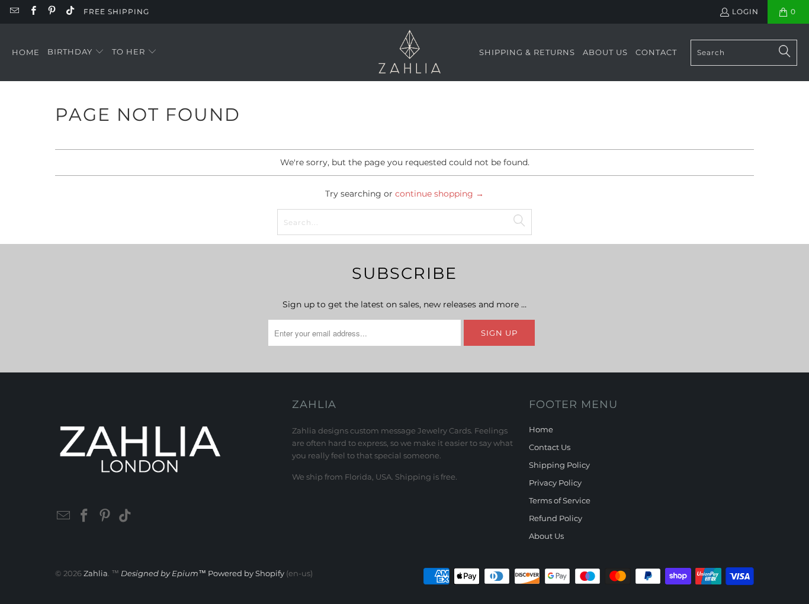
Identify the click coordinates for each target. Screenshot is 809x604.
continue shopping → (439, 193)
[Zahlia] (409, 52)
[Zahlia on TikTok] (70, 11)
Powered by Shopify (246, 573)
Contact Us (549, 447)
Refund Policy (555, 518)
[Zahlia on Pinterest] (51, 11)
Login (745, 11)
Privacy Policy (555, 482)
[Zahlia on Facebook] (32, 11)
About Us (546, 536)
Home (541, 429)
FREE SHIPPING (116, 11)
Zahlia (96, 573)
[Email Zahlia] (14, 11)
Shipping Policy (559, 465)
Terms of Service (559, 500)
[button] (75, 52)
